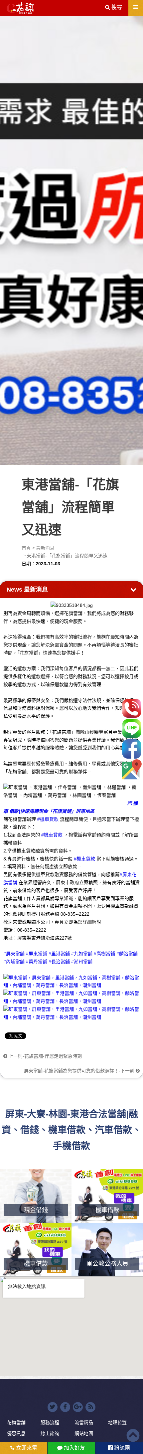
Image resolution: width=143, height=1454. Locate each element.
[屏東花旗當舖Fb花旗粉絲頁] (71, 1012)
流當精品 (83, 1422)
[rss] (90, 1407)
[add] (132, 769)
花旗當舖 (16, 1422)
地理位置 (117, 1422)
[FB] (132, 749)
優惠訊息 (16, 1433)
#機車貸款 (48, 819)
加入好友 (74, 1448)
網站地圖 (83, 1433)
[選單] (135, 7)
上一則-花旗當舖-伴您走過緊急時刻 (44, 1056)
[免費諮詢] (132, 708)
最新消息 (45, 548)
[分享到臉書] (65, 1407)
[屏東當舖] (71, 239)
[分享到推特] (53, 1407)
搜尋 (116, 7)
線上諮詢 (50, 1433)
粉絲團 (121, 1448)
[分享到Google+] (78, 1407)
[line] (132, 728)
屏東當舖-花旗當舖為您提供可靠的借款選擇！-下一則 (80, 1070)
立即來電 (26, 1448)
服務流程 (50, 1422)
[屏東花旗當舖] (20, 8)
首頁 (26, 548)
